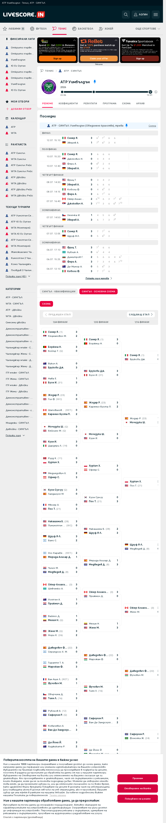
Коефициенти (68, 103)
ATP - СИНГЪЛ (73, 70)
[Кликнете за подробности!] (99, 140)
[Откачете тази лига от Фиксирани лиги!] (95, 82)
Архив (140, 103)
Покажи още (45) (16, 276)
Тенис (49, 70)
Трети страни (57, 795)
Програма (109, 103)
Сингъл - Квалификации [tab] (58, 291)
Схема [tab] (46, 303)
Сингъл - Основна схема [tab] (98, 291)
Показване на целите (138, 798)
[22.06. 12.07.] (108, 91)
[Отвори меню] (156, 15)
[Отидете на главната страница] (31, 14)
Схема (126, 103)
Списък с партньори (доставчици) (23, 817)
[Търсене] (126, 15)
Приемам (137, 778)
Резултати (90, 103)
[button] (155, 91)
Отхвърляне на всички (137, 788)
